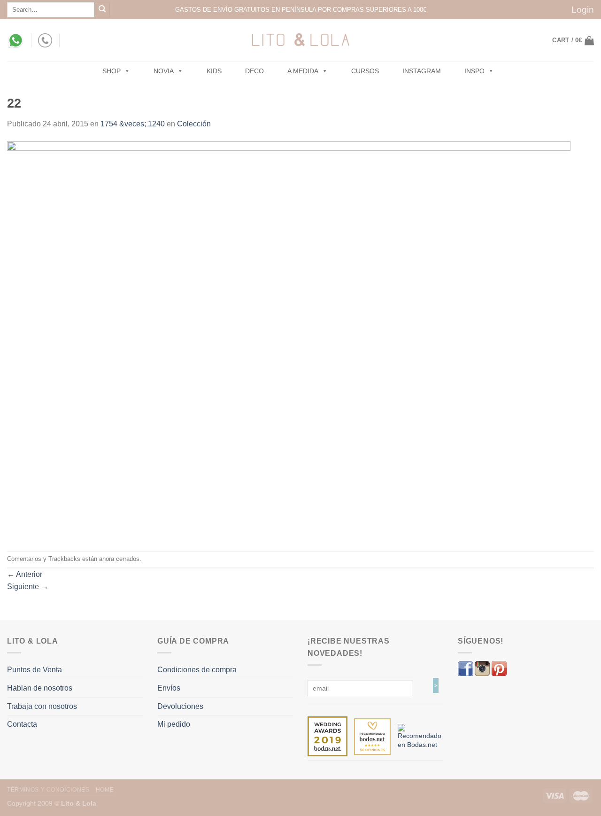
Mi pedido (173, 724)
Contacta (22, 724)
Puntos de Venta (34, 670)
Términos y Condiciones (48, 789)
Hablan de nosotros (39, 688)
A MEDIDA (302, 71)
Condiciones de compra (197, 670)
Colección (194, 124)
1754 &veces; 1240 (132, 124)
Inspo (474, 71)
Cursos (365, 71)
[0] (327, 736)
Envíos (168, 688)
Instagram (421, 71)
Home (105, 789)
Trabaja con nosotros (42, 706)
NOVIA (164, 71)
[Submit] (102, 9)
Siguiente (27, 587)
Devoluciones (180, 706)
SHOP (111, 71)
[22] (288, 340)
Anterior (24, 574)
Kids (214, 71)
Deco (254, 71)
